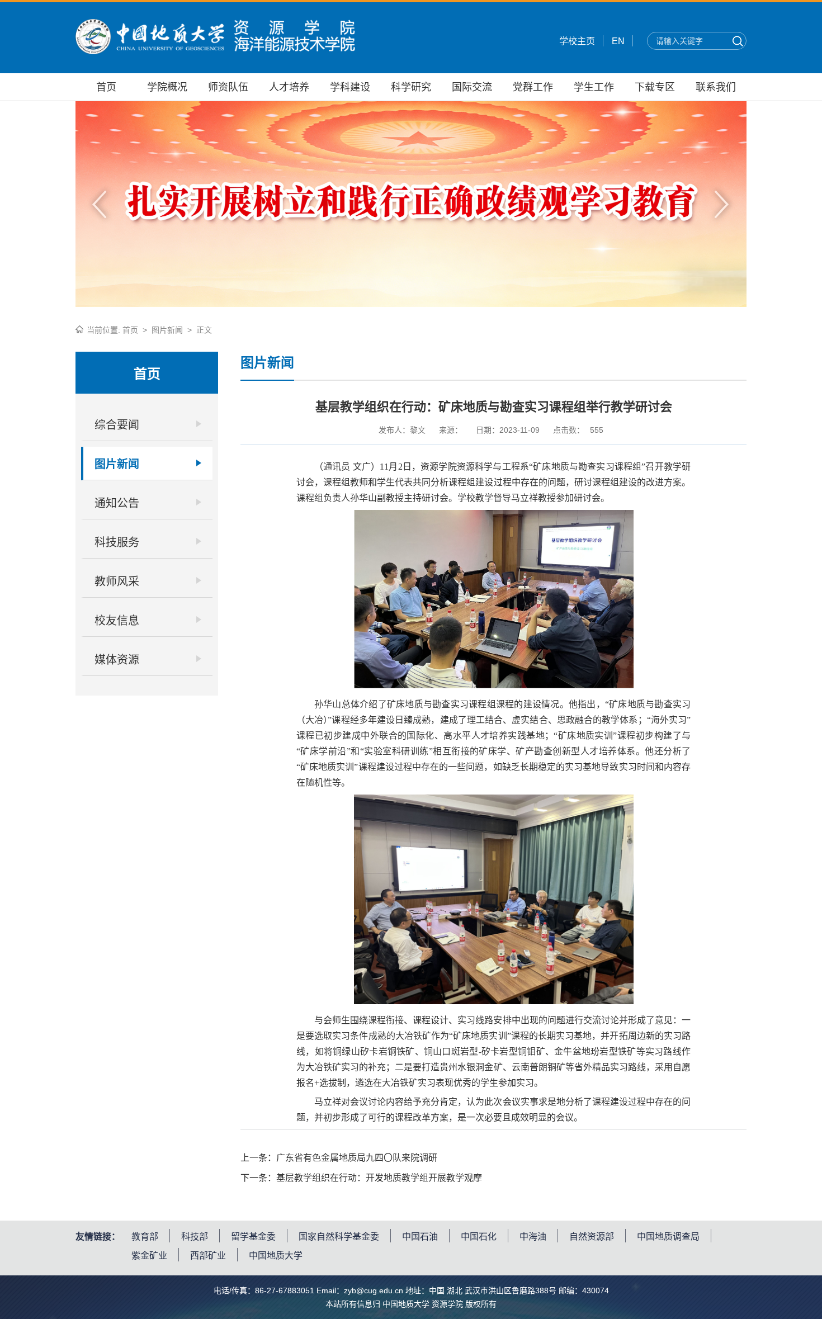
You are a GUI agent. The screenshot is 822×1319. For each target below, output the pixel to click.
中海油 (532, 1236)
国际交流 (472, 87)
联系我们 (716, 87)
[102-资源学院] (215, 51)
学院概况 (167, 87)
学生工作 (594, 87)
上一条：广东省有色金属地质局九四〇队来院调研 (338, 1157)
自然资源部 (591, 1236)
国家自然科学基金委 (339, 1236)
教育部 (144, 1236)
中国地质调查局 (668, 1236)
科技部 (194, 1236)
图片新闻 (167, 329)
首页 (106, 87)
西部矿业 (208, 1255)
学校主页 (577, 41)
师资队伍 (228, 87)
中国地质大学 (276, 1255)
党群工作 (533, 87)
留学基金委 (253, 1236)
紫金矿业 (149, 1255)
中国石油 (420, 1236)
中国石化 (479, 1236)
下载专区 (655, 87)
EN (618, 41)
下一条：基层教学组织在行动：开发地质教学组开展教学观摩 (361, 1178)
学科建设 (350, 87)
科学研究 (411, 87)
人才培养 (289, 87)
